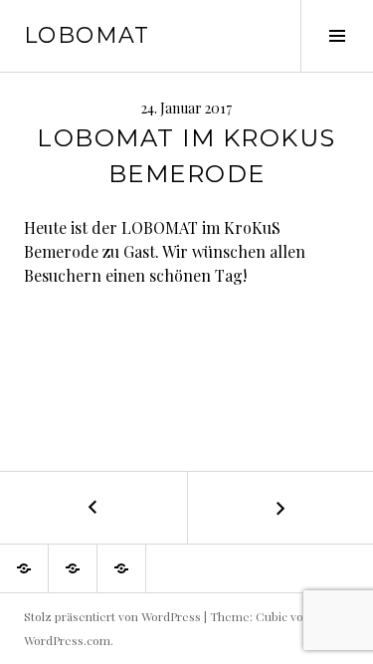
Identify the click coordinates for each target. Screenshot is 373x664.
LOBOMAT (87, 35)
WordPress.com (67, 640)
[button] (24, 568)
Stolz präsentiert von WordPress (112, 616)
